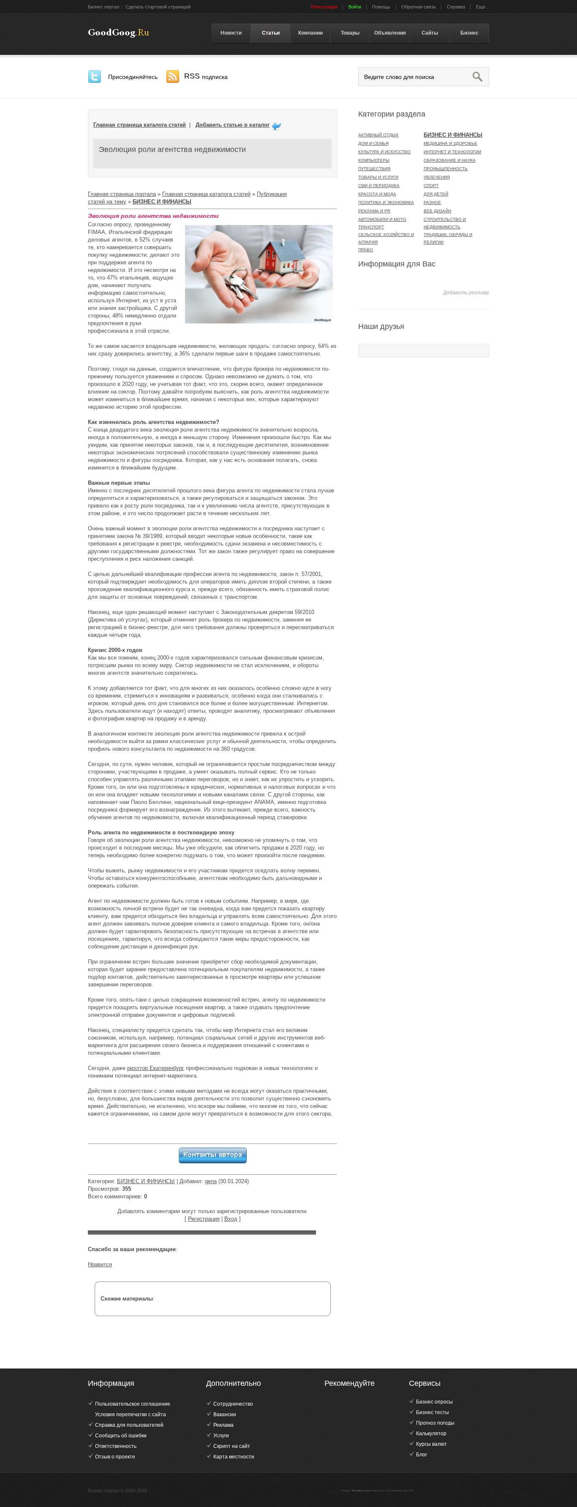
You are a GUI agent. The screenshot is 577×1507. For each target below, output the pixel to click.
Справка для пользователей (129, 1425)
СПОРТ (431, 185)
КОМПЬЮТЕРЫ (373, 160)
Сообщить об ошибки (121, 1436)
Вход (230, 1219)
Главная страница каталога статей (139, 125)
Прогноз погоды (435, 1423)
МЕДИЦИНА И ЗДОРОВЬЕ (450, 143)
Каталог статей (118, 33)
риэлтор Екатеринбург (155, 1068)
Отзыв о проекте (115, 1457)
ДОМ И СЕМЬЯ (373, 143)
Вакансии (224, 1414)
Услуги (221, 1436)
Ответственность (115, 1446)
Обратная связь (418, 6)
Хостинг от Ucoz (361, 1490)
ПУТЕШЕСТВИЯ (374, 168)
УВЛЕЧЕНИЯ (437, 177)
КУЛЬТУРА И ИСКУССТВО (384, 151)
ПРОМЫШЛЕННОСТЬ (446, 168)
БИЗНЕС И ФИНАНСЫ (146, 1181)
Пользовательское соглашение (132, 1404)
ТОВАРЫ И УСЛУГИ (378, 177)
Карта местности (233, 1457)
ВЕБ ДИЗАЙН (437, 211)
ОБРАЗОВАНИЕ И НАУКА (450, 160)
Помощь (381, 6)
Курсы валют (431, 1444)
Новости (231, 33)
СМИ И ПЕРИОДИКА (379, 185)
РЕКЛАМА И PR (374, 211)
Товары (350, 33)
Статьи (271, 33)
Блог (421, 1455)
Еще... (482, 6)
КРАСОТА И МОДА (377, 194)
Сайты (430, 33)
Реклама (223, 1425)
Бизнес (469, 33)
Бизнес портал (103, 6)
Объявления (390, 33)
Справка (456, 6)
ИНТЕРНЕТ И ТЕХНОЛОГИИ (452, 151)
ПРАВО (365, 249)
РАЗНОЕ (432, 202)
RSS (206, 76)
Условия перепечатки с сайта (130, 1414)
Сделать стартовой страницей (158, 6)
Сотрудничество (233, 1404)
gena (211, 1181)
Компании (310, 33)
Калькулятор (431, 1433)
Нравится (100, 1264)
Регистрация (204, 1219)
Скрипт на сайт (231, 1446)
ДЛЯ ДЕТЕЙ (436, 194)
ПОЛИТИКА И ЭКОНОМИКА (386, 202)
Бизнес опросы (434, 1402)
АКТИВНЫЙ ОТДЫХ (378, 135)
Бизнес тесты (432, 1412)
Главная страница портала (122, 194)
